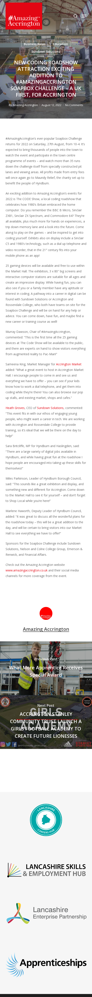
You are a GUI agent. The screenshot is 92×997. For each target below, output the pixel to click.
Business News (34, 44)
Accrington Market (69, 364)
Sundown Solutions (45, 51)
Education (60, 44)
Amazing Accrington (25, 105)
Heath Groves (15, 408)
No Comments (74, 105)
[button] (84, 16)
